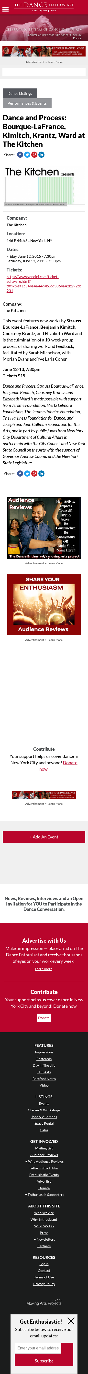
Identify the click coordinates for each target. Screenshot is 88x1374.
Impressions (44, 1052)
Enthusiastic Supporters (46, 1194)
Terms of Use (44, 1277)
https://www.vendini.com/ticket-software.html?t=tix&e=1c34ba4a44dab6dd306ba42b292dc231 (44, 283)
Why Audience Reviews (46, 1161)
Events (44, 1103)
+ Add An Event (44, 836)
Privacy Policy (44, 1284)
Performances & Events (27, 103)
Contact (44, 1270)
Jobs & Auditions (44, 1117)
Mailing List (44, 1148)
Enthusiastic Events (44, 1175)
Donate (44, 1018)
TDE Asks (44, 1072)
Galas (44, 1130)
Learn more (43, 969)
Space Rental (44, 1123)
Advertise (44, 1181)
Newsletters (46, 1239)
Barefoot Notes (44, 1079)
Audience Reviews (44, 1155)
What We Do (44, 1226)
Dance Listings (20, 93)
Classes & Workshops (44, 1110)
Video (44, 1085)
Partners (44, 1246)
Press (44, 1233)
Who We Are (44, 1213)
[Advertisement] (44, 695)
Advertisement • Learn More (44, 62)
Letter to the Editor (44, 1168)
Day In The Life (44, 1065)
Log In (44, 1264)
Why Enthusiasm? (44, 1219)
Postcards (44, 1059)
